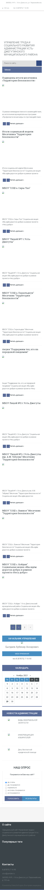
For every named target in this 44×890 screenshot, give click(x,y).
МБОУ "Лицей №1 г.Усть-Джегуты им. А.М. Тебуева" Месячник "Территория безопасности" (21, 457)
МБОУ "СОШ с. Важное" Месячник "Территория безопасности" (21, 512)
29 (7, 701)
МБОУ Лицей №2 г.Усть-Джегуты (21, 403)
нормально (12, 788)
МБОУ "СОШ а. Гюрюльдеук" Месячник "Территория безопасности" (18, 295)
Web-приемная (22, 654)
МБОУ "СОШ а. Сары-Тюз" (16, 188)
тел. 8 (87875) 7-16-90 (20, 8)
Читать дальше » (17, 123)
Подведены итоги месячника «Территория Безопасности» (19, 79)
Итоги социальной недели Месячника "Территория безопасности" (17, 134)
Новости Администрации (22, 713)
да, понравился (13, 785)
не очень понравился (16, 790)
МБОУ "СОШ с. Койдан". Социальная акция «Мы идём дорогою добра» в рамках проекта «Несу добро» (19, 568)
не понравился (13, 793)
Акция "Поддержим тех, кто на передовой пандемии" (20, 350)
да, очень (11, 782)
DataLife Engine (17, 885)
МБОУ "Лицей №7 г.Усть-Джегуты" (16, 240)
